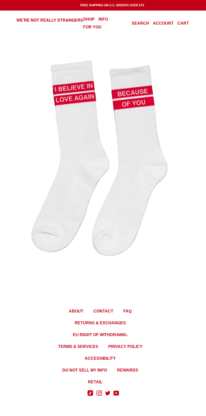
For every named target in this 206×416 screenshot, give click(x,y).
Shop (89, 19)
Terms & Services (78, 346)
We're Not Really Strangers (49, 20)
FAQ (127, 311)
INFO (103, 19)
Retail (95, 382)
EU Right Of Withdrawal (100, 335)
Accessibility (100, 358)
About (76, 311)
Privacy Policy (125, 346)
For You (92, 27)
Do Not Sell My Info (84, 370)
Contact (103, 311)
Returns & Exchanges (100, 323)
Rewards (127, 370)
